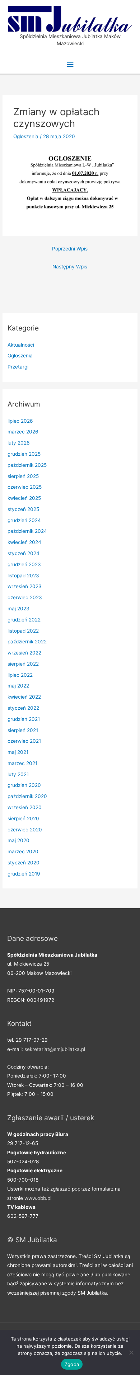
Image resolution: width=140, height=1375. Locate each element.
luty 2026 (19, 443)
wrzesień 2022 (24, 653)
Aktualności (21, 345)
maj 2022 (18, 686)
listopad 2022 (23, 631)
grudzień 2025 (24, 454)
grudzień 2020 (24, 785)
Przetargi (18, 367)
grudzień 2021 (24, 719)
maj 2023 (18, 608)
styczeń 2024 (23, 553)
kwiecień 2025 (24, 498)
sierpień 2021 (23, 730)
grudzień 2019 (24, 874)
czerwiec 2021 (24, 741)
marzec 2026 (23, 432)
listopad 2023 (23, 575)
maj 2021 (18, 752)
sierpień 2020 (23, 818)
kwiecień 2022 (24, 697)
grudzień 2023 (24, 564)
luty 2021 (18, 774)
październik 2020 (27, 796)
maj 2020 (18, 840)
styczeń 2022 (23, 708)
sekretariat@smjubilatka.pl (54, 1049)
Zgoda (72, 1364)
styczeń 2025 (23, 509)
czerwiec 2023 (25, 597)
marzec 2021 (22, 763)
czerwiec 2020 (25, 829)
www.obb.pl (37, 1198)
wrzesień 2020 (25, 807)
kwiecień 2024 (24, 542)
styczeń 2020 (23, 862)
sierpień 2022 (23, 664)
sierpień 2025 (23, 476)
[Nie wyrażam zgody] (131, 1352)
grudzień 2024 (24, 520)
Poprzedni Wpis (70, 249)
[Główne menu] (70, 65)
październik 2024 (27, 531)
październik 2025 (27, 465)
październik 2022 (27, 641)
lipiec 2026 (20, 421)
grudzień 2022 (24, 620)
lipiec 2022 (20, 675)
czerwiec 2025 (25, 487)
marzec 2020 (23, 851)
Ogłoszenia (25, 136)
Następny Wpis (69, 266)
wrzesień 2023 (25, 586)
